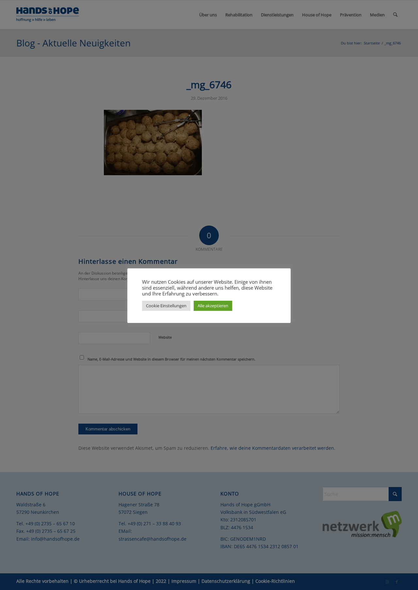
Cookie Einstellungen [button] (166, 306)
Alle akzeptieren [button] (213, 306)
